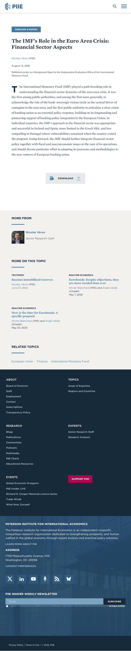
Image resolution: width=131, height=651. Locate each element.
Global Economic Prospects (22, 483)
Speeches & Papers (26, 29)
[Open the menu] (124, 6)
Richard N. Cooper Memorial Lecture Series (31, 494)
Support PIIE (80, 479)
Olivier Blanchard (79, 287)
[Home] (14, 6)
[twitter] (9, 579)
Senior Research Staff (81, 432)
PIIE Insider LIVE (16, 488)
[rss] (57, 579)
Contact (11, 401)
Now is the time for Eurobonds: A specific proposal (35, 314)
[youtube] (33, 579)
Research (14, 425)
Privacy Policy (16, 645)
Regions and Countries (81, 391)
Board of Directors (17, 385)
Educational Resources (19, 463)
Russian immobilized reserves (32, 279)
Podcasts (11, 447)
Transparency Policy (18, 412)
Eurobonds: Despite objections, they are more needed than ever (94, 281)
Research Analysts (79, 437)
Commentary (13, 442)
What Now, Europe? (18, 504)
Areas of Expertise (79, 385)
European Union (22, 361)
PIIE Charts (12, 458)
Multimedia (12, 453)
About (11, 379)
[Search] (114, 6)
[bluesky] (68, 579)
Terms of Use (32, 645)
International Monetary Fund (70, 361)
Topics (73, 379)
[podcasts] (45, 579)
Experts (74, 425)
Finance (42, 361)
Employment (13, 396)
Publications (13, 437)
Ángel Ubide (110, 287)
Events (12, 477)
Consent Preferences (20, 566)
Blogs (9, 432)
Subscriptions (14, 407)
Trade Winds (13, 499)
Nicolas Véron (20, 58)
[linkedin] (21, 579)
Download (65, 178)
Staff (9, 391)
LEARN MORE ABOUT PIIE (21, 544)
